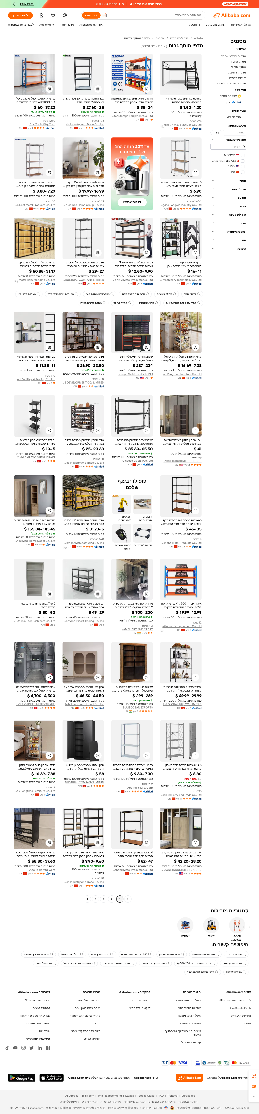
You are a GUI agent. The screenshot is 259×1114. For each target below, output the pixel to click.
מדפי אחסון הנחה (232, 963)
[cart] (52, 16)
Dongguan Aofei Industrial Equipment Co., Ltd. (181, 626)
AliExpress (71, 1095)
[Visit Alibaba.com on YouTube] (15, 1047)
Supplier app (143, 1077)
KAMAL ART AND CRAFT (137, 629)
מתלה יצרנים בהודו (91, 303)
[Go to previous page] (128, 899)
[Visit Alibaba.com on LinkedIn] (39, 1047)
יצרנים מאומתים (141, 1000)
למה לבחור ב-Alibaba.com (235, 1000)
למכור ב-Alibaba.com (37, 1000)
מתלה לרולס (120, 303)
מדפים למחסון (44, 963)
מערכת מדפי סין (27, 294)
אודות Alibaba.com (238, 991)
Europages (188, 1095)
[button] (104, 15)
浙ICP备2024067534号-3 (233, 1108)
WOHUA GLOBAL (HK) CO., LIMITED (181, 704)
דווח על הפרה (92, 1038)
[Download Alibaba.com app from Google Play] (21, 1078)
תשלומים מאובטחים (188, 1000)
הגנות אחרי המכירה (189, 1023)
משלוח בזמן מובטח (189, 1015)
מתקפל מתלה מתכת (203, 954)
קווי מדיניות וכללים (189, 1042)
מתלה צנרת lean (70, 954)
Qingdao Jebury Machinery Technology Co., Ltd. (181, 279)
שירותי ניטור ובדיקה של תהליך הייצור (183, 1032)
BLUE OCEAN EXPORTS (138, 707)
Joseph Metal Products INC (135, 374)
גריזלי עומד (190, 294)
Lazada (129, 1095)
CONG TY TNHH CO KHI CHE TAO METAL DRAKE (34, 457)
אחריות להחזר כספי (189, 1008)
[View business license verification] (166, 1108)
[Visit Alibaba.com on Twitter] (31, 1047)
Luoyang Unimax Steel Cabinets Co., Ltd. (34, 620)
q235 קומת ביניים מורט (134, 954)
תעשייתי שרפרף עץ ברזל (77, 963)
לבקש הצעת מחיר (140, 1008)
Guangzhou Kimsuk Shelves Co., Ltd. (181, 124)
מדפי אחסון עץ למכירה (36, 954)
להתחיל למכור (41, 1008)
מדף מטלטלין (146, 303)
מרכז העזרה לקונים (89, 1000)
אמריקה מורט (234, 954)
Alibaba (198, 38)
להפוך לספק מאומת (38, 1023)
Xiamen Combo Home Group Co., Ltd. (83, 204)
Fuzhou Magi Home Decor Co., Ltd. (34, 540)
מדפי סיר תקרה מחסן (133, 294)
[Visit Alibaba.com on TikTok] (7, 1047)
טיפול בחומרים (179, 38)
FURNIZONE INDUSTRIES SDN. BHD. (181, 461)
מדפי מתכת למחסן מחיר (200, 972)
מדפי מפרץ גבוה (100, 954)
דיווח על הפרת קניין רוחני (85, 1031)
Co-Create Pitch (240, 1008)
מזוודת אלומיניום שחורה (116, 963)
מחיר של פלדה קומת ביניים (181, 303)
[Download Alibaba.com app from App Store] (51, 1078)
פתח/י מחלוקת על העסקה (85, 1015)
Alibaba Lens (228, 1077)
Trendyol (172, 1095)
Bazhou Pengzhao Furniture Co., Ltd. (181, 374)
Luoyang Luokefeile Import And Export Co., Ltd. (83, 704)
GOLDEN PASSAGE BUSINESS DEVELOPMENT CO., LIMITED (83, 382)
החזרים (95, 1023)
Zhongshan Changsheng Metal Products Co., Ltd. (181, 542)
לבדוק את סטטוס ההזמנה (35, 1015)
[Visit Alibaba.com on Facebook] (47, 1047)
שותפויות (44, 1031)
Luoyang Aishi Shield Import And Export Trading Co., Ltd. (83, 620)
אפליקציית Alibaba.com (83, 1077)
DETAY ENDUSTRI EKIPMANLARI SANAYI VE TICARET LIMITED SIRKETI (34, 704)
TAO (161, 1095)
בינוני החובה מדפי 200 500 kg (194, 963)
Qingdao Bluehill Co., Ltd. (137, 460)
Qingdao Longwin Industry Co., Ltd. (181, 204)
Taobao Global (146, 1095)
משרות (247, 1023)
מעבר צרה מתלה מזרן (98, 294)
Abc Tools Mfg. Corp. (42, 124)
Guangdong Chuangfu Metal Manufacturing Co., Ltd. (34, 279)
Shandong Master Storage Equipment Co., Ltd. (132, 115)
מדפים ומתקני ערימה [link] (137, 38)
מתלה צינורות (164, 294)
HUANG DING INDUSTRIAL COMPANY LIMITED (83, 279)
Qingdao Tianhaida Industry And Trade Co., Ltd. (83, 124)
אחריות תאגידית (241, 1015)
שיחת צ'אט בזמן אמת (87, 1008)
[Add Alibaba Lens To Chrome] (189, 1078)
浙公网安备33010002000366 (195, 1108)
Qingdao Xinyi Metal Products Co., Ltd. (132, 279)
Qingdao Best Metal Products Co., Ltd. (34, 204)
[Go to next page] (87, 899)
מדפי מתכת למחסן (169, 954)
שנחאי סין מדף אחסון (153, 963)
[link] (253, 1075)
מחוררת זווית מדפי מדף (61, 294)
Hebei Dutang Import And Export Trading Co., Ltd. (34, 379)
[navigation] (228, 469)
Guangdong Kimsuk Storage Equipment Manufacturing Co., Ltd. (83, 542)
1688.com (88, 1095)
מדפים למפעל (234, 972)
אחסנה (160, 38)
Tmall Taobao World (110, 1095)
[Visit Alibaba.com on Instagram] (23, 1047)
